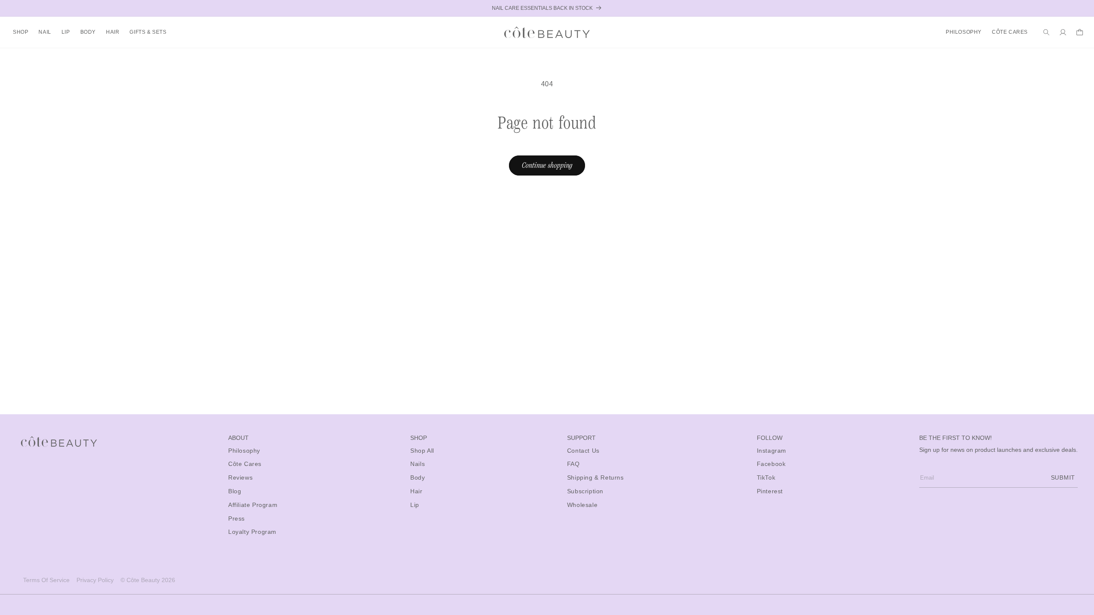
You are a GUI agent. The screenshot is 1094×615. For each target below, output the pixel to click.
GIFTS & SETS (147, 32)
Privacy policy (95, 580)
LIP (66, 32)
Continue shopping (547, 165)
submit (1063, 477)
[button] (20, 32)
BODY (88, 32)
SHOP (20, 32)
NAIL (44, 32)
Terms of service (46, 580)
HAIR (112, 32)
